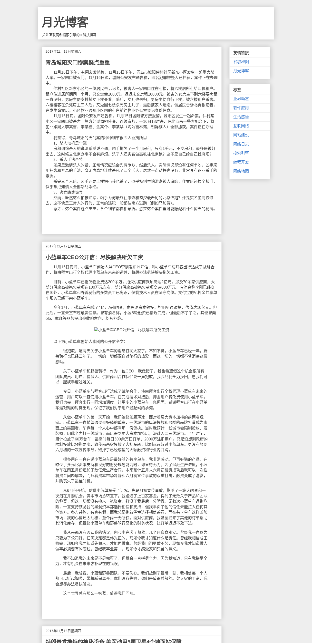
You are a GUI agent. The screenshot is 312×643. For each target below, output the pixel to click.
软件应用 (241, 108)
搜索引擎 (241, 153)
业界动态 (241, 99)
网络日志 (241, 144)
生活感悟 (241, 117)
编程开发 (241, 162)
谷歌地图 (241, 62)
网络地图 (241, 171)
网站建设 (241, 135)
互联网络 (241, 126)
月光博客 (65, 22)
